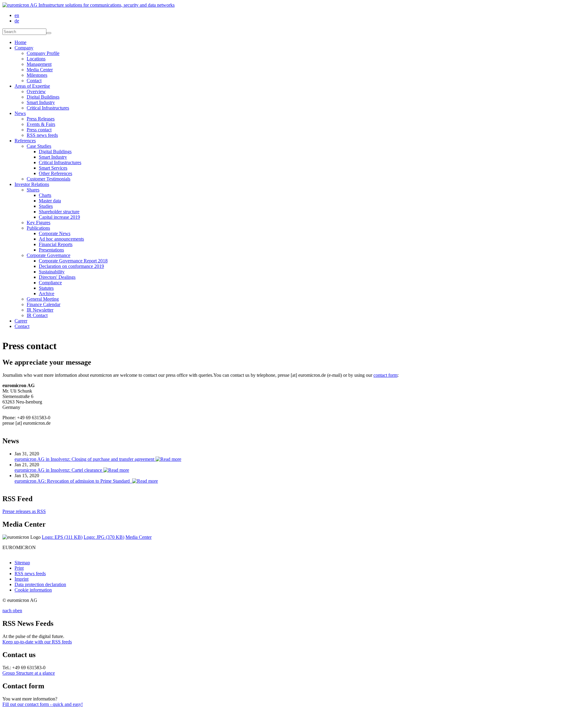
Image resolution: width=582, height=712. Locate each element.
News (20, 113)
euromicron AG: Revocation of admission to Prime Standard (73, 481)
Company (24, 47)
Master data (50, 200)
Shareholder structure (59, 211)
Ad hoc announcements (61, 238)
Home (20, 42)
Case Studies (39, 146)
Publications (38, 228)
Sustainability (52, 271)
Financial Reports (55, 244)
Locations (36, 58)
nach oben (12, 610)
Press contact (39, 129)
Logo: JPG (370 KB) (104, 537)
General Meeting (43, 299)
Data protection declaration (40, 584)
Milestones (37, 75)
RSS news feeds (42, 135)
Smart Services (53, 167)
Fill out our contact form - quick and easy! (42, 704)
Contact (34, 80)
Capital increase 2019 (59, 217)
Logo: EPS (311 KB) (62, 537)
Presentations (51, 249)
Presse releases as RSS (24, 511)
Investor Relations (32, 184)
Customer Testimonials (48, 178)
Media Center (40, 69)
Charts (45, 195)
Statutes (46, 288)
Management (39, 64)
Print (19, 568)
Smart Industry (41, 102)
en (17, 15)
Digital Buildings (43, 97)
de (17, 20)
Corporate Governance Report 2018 (73, 260)
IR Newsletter (40, 309)
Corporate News (54, 233)
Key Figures (38, 222)
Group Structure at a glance (28, 673)
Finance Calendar (43, 304)
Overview (36, 91)
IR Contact (37, 315)
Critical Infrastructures (48, 107)
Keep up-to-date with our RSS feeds (37, 641)
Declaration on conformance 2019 (71, 266)
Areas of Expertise (32, 86)
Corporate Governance (48, 255)
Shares (33, 189)
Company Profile (43, 53)
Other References (55, 173)
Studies (46, 206)
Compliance (50, 282)
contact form (385, 375)
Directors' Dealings (57, 277)
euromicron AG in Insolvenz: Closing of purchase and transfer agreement (85, 459)
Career (21, 320)
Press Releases (41, 118)
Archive (46, 293)
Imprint (21, 579)
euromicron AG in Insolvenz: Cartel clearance (59, 470)
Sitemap (22, 562)
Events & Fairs (41, 124)
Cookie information (33, 589)
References (25, 140)
